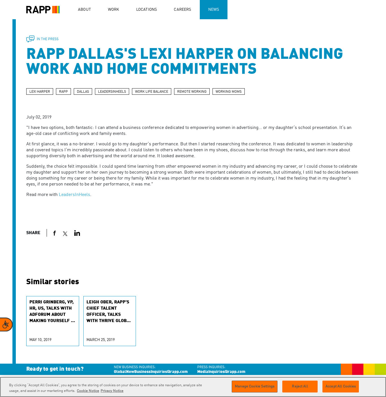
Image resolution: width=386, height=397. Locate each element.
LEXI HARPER (39, 92)
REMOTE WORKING (192, 92)
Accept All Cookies (341, 386)
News (213, 10)
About (84, 10)
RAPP (63, 92)
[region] (193, 387)
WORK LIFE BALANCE (151, 92)
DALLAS (83, 92)
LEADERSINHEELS (112, 92)
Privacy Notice (112, 391)
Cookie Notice (88, 391)
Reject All (300, 386)
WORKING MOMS (229, 92)
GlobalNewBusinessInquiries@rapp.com (151, 372)
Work (113, 10)
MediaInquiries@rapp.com (221, 372)
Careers (182, 10)
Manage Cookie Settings (254, 386)
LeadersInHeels (74, 195)
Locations (146, 10)
